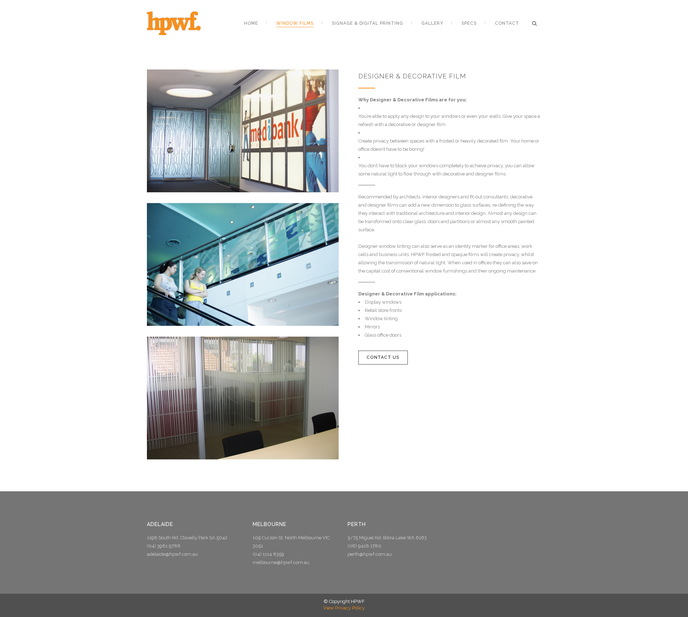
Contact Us (383, 357)
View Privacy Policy (344, 608)
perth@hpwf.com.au (370, 554)
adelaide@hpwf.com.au (172, 554)
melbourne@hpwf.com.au (281, 562)
